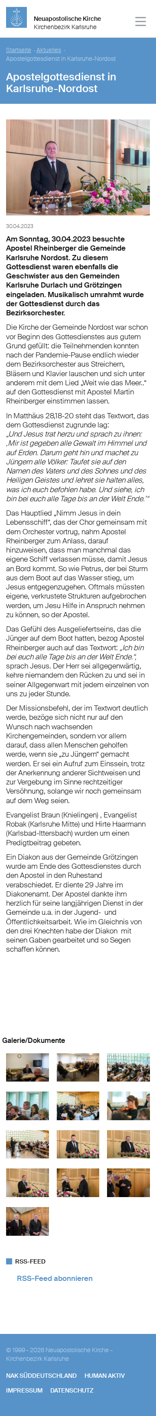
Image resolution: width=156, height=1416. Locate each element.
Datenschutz (72, 1390)
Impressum (24, 1390)
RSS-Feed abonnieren (55, 1278)
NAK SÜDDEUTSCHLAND (41, 1376)
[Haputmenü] (141, 23)
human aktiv (104, 1376)
